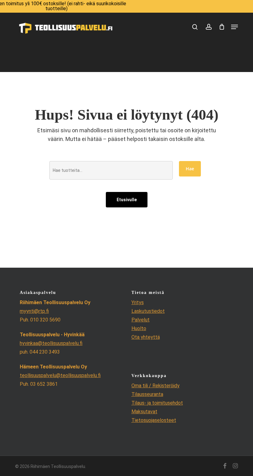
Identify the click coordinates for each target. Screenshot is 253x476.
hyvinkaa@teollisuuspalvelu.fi (51, 343)
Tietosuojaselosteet (153, 420)
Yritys (137, 302)
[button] (234, 27)
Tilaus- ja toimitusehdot (157, 403)
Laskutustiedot (148, 311)
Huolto (138, 328)
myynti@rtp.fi (34, 311)
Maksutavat (144, 411)
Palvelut (140, 320)
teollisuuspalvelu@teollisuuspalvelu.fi (60, 375)
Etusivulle (127, 199)
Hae (190, 169)
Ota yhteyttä (145, 337)
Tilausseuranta (147, 394)
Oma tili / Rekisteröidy (155, 386)
